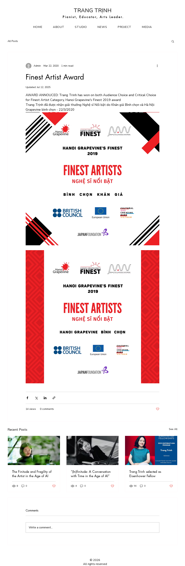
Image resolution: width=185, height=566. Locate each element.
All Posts (13, 41)
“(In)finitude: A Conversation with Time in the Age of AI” (91, 473)
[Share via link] (54, 398)
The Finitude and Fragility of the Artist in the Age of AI (31, 473)
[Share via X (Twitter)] (36, 398)
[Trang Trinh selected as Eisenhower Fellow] (151, 450)
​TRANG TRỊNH (92, 10)
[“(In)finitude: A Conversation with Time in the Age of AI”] (92, 450)
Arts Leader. (112, 17)
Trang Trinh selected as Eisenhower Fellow (145, 473)
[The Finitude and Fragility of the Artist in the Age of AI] (34, 450)
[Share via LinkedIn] (45, 398)
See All (173, 429)
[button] (173, 41)
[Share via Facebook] (27, 398)
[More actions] (157, 66)
